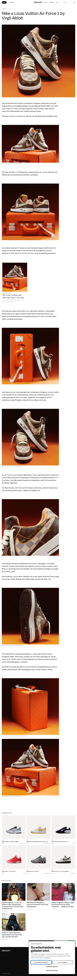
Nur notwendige (63, 962)
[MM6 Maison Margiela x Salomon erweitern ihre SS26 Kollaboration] (38, 892)
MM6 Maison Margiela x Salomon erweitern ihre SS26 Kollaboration (37, 905)
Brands (51, 2)
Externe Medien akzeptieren (41, 962)
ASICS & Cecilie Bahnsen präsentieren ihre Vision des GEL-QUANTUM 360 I (12, 935)
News (4, 2)
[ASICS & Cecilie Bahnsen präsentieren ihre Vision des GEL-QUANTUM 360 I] (13, 922)
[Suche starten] (74, 2)
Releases (11, 2)
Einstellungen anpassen (52, 966)
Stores (45, 2)
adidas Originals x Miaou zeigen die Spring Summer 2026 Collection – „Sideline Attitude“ (63, 905)
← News (4, 8)
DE (56, 2)
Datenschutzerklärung (52, 970)
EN (59, 2)
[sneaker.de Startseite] (38, 2)
